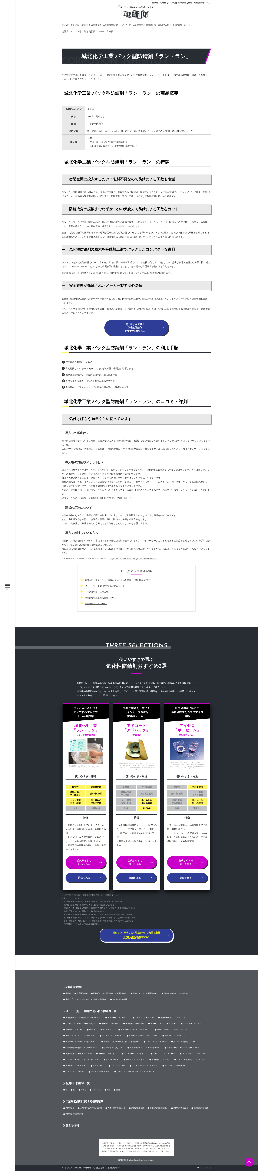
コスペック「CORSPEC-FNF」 (194, 1054)
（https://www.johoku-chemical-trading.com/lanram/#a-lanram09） (133, 558)
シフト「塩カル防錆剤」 (75, 1071)
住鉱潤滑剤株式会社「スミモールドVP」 (82, 1048)
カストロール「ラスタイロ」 (135, 1054)
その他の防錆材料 (120, 999)
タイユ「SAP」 (99, 1065)
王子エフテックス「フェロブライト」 (172, 1029)
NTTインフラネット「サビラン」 (145, 1065)
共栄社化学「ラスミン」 (193, 1024)
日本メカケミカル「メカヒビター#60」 (145, 1048)
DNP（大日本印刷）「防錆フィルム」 (192, 1060)
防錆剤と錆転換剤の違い (75, 1114)
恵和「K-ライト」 (113, 1060)
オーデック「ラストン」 (108, 1054)
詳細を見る (84, 877)
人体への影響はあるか (117, 1108)
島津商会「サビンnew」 (96, 603)
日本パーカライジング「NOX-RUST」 (136, 1029)
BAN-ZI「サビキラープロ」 (176, 1035)
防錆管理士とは (137, 1108)
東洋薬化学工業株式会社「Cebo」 (100, 598)
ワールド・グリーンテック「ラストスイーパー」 (136, 1071)
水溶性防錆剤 (82, 993)
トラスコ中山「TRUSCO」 (97, 592)
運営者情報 (72, 1125)
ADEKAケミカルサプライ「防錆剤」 (144, 1035)
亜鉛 (118, 1090)
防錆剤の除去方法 (180, 1108)
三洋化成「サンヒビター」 (76, 1065)
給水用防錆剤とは (201, 1108)
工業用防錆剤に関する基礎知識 (84, 1101)
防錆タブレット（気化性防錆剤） (177, 993)
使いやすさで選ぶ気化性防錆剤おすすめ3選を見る (135, 327)
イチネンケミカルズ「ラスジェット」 (81, 1035)
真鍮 (108, 1090)
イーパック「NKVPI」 (111, 1024)
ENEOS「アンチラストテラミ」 (102, 1029)
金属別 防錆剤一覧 (78, 1083)
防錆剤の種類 (74, 986)
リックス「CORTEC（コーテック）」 (81, 1024)
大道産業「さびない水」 (114, 1048)
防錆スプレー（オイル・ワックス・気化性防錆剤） (86, 999)
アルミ (83, 1090)
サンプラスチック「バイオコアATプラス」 (83, 1060)
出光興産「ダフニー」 (74, 1029)
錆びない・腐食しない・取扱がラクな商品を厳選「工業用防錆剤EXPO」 (181, 3)
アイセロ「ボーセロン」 (145, 1018)
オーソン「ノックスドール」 (164, 1054)
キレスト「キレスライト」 (112, 1035)
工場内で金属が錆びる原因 (91, 1108)
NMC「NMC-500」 (118, 1065)
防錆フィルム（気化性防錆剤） (145, 993)
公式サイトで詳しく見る (84, 862)
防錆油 (68, 993)
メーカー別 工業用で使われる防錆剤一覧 (105, 586)
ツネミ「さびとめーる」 (101, 1071)
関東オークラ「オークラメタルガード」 (82, 1042)
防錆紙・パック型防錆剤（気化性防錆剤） (110, 993)
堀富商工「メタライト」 (136, 1060)
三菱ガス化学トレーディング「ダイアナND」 (122, 1042)
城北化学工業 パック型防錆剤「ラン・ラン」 (84, 1018)
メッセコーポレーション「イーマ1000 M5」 (184, 1048)
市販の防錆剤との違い (159, 1108)
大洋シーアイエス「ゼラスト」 (173, 1018)
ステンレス (96, 1090)
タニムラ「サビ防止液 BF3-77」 (177, 1065)
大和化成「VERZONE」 (135, 1024)
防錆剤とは (70, 1108)
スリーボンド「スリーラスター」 (163, 1024)
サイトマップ (202, 1168)
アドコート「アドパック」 (118, 1018)
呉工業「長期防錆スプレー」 (185, 1042)
